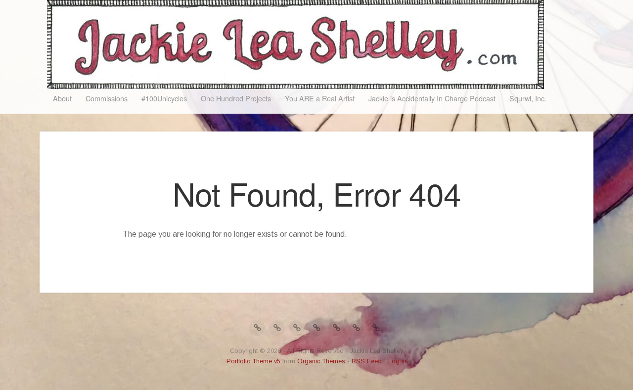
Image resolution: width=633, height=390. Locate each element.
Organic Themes (321, 361)
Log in (397, 361)
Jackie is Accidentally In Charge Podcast (432, 98)
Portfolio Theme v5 (253, 361)
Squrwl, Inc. (527, 98)
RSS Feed (367, 361)
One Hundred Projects (236, 98)
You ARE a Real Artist (320, 98)
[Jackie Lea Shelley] (295, 44)
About (62, 98)
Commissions (107, 98)
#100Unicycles (164, 98)
